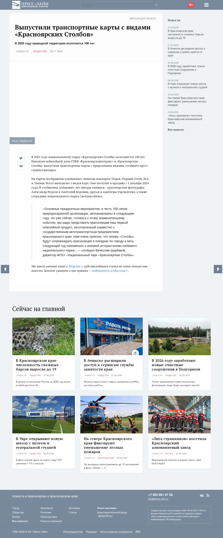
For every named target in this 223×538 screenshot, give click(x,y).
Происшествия (106, 457)
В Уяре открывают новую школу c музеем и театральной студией (187, 85)
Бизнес (169, 453)
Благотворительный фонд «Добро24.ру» (112, 513)
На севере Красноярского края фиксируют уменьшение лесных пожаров (187, 101)
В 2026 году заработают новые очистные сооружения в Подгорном (186, 69)
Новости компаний (51, 521)
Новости (22, 51)
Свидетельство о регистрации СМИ (168, 510)
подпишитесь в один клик (109, 271)
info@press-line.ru (158, 499)
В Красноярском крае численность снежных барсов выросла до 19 (186, 34)
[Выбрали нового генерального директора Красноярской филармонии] (218, 269)
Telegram (74, 266)
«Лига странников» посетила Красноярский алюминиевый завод (185, 119)
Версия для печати (143, 18)
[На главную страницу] (30, 4)
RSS (208, 495)
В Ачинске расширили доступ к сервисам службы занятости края (186, 51)
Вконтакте (202, 495)
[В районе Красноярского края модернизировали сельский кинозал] (5, 269)
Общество (40, 51)
